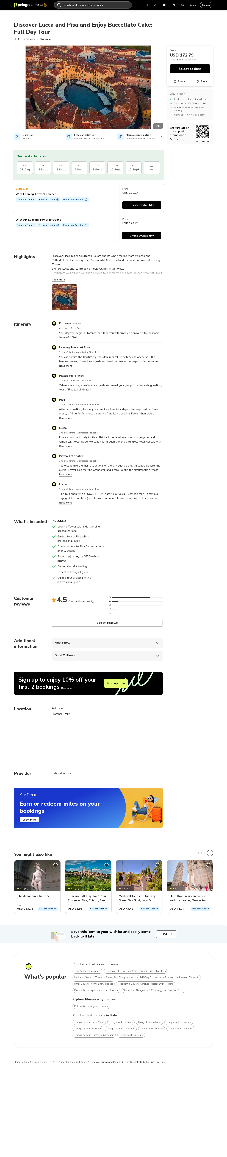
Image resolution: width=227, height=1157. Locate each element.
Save (204, 81)
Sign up (206, 5)
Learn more (29, 819)
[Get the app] (146, 5)
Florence (45, 39)
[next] (210, 853)
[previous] (201, 853)
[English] (164, 5)
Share (182, 81)
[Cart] (182, 5)
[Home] (30, 5)
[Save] (55, 865)
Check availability (142, 205)
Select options (190, 69)
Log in (193, 5)
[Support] (173, 5)
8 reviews (29, 39)
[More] (93, 601)
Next (165, 88)
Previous (11, 88)
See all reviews (107, 623)
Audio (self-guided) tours (73, 1062)
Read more (58, 279)
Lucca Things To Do (43, 1062)
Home (17, 1062)
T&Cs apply (67, 688)
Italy (26, 1062)
